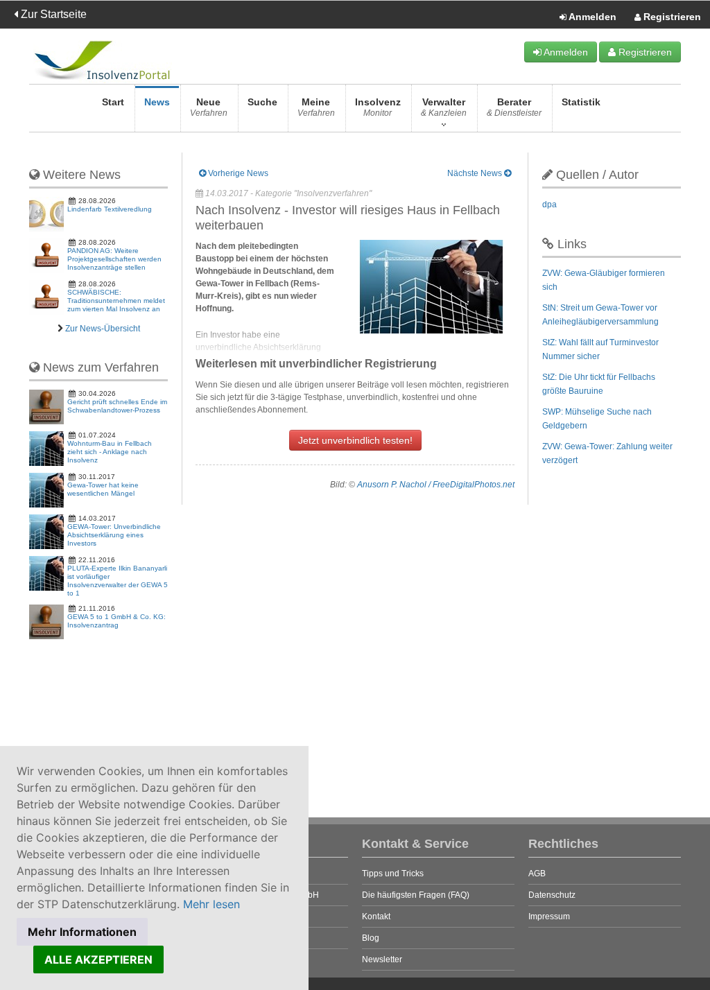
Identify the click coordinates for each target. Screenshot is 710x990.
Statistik (581, 101)
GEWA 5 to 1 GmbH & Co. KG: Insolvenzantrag (116, 621)
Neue (208, 107)
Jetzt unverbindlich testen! (355, 440)
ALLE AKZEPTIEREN (98, 959)
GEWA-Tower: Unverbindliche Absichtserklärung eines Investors (114, 535)
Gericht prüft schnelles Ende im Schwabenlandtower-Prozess (117, 406)
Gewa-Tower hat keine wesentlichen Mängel (103, 489)
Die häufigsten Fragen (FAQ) (415, 895)
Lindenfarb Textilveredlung (109, 209)
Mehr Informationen (82, 932)
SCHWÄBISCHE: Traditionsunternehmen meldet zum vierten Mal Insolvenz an (116, 300)
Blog (370, 938)
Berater (514, 107)
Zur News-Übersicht (102, 328)
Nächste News (475, 173)
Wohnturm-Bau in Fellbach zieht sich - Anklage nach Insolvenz (109, 452)
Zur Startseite (52, 14)
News (157, 101)
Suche (262, 101)
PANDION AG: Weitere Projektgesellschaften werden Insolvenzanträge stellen (114, 259)
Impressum (549, 916)
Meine (316, 107)
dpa (549, 204)
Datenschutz (551, 895)
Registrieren (671, 16)
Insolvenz (378, 107)
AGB (537, 873)
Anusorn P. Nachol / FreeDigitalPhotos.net (435, 484)
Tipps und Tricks (393, 873)
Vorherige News (237, 173)
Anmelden (591, 16)
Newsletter (382, 959)
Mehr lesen (211, 904)
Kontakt (376, 916)
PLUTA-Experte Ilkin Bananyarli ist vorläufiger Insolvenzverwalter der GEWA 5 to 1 (117, 580)
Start (113, 101)
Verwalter (444, 107)
